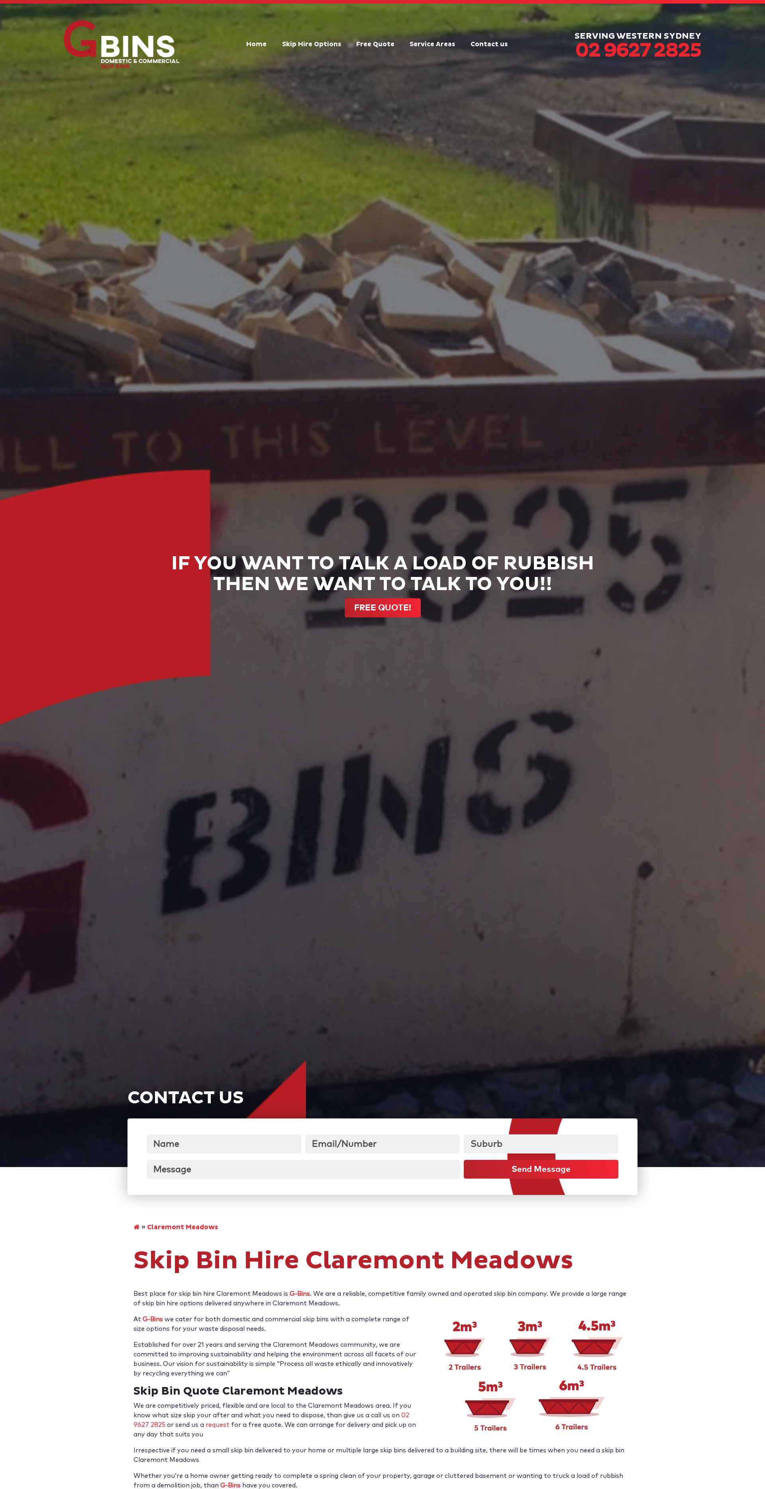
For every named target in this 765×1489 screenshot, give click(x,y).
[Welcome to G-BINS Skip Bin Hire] (137, 1227)
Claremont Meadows (182, 1227)
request (218, 1425)
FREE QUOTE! (382, 608)
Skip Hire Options (311, 44)
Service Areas (432, 44)
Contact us (489, 44)
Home (256, 44)
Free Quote (375, 44)
